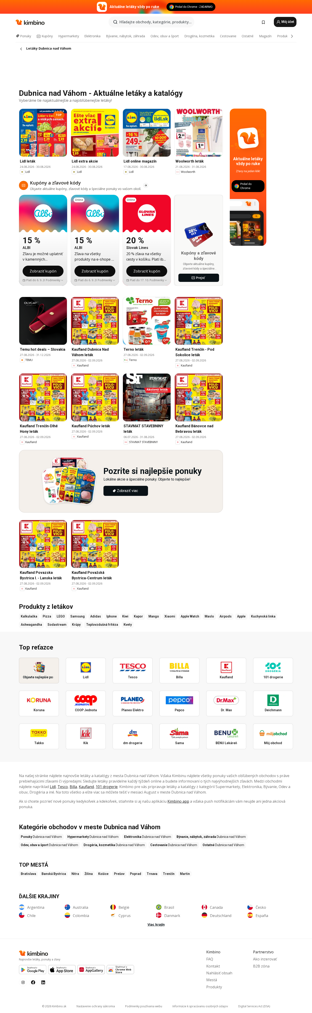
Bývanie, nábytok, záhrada (125, 36)
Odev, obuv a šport (165, 36)
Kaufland (86, 786)
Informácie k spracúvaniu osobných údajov (200, 1006)
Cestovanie (228, 36)
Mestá (211, 979)
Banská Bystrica (54, 874)
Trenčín (169, 874)
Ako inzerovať (265, 959)
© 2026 (54, 1006)
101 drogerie (107, 786)
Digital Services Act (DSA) (254, 1006)
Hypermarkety (68, 36)
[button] (54, 280)
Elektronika (92, 36)
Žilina (89, 874)
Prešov (119, 874)
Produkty (283, 36)
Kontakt (213, 966)
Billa (73, 786)
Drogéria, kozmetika (199, 36)
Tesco (63, 786)
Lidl (53, 786)
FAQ (209, 959)
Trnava (152, 874)
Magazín (265, 36)
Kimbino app (178, 801)
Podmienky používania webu (143, 1006)
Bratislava (28, 874)
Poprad (135, 874)
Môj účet (287, 22)
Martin (185, 874)
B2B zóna (261, 966)
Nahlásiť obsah (219, 973)
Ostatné (248, 36)
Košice (103, 874)
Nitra (75, 874)
